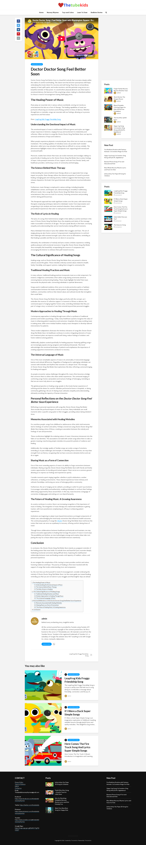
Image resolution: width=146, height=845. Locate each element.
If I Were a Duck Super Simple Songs (78, 712)
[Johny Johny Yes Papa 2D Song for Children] (49, 784)
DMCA (17, 786)
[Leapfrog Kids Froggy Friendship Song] (43, 685)
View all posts (46, 644)
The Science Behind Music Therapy (46, 587)
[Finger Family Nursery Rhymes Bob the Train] (108, 90)
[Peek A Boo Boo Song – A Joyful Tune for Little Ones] (49, 792)
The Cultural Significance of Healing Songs (46, 591)
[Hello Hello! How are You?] (108, 219)
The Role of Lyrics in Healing (44, 589)
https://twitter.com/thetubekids (29, 805)
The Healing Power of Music (41, 582)
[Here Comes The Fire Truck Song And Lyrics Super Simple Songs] (43, 751)
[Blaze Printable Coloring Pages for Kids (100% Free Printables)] (108, 107)
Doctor (59, 521)
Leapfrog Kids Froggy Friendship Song (48, 119)
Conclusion (36, 609)
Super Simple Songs (37, 64)
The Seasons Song (120, 225)
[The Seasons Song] (108, 227)
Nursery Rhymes (53, 12)
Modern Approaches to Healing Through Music (49, 596)
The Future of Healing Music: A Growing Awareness (51, 607)
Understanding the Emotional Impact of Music (49, 585)
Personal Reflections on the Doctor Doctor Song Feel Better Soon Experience (57, 601)
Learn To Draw (82, 12)
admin (69, 696)
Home (41, 12)
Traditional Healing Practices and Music (47, 594)
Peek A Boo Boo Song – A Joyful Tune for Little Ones (62, 792)
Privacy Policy (19, 782)
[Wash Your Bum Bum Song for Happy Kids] (49, 810)
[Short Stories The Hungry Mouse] (108, 99)
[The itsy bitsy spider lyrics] (108, 119)
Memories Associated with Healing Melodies (49, 603)
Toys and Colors (68, 12)
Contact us (18, 788)
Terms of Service (20, 784)
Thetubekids (74, 840)
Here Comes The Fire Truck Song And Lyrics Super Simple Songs (77, 747)
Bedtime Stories (96, 12)
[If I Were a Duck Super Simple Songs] (43, 718)
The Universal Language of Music (45, 598)
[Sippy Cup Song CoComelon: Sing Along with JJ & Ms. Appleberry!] (108, 128)
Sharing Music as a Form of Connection (47, 605)
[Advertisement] (116, 47)
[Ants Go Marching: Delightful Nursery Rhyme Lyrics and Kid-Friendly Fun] (49, 800)
